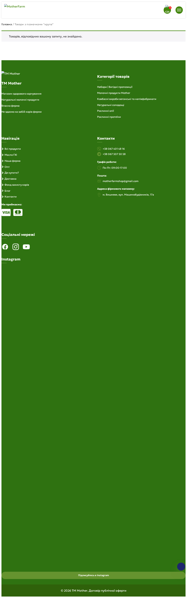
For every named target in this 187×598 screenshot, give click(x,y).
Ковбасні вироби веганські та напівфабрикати (126, 99)
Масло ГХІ (11, 154)
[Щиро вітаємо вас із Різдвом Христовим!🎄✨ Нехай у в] (156, 444)
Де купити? (12, 172)
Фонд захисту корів (17, 184)
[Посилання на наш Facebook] (5, 246)
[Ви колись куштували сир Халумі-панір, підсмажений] (156, 339)
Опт (7, 166)
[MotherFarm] (14, 6)
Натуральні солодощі (110, 105)
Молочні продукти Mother (113, 93)
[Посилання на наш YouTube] (26, 246)
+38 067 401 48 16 (114, 148)
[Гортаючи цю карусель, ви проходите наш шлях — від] (93, 368)
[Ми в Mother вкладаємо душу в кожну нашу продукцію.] (93, 290)
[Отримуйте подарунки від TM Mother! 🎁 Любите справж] (31, 449)
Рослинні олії (105, 110)
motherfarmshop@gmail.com (120, 181)
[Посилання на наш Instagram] (15, 246)
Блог (7, 190)
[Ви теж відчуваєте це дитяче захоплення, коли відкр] (31, 280)
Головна (6, 24)
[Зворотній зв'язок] (181, 567)
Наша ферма (12, 160)
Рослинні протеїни (109, 116)
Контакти (11, 196)
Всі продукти (13, 148)
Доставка (10, 178)
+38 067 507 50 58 (114, 154)
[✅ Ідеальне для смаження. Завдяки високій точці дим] (31, 350)
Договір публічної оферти (107, 590)
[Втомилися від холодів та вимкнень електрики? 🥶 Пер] (93, 496)
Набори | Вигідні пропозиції (114, 87)
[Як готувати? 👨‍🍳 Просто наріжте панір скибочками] (156, 290)
